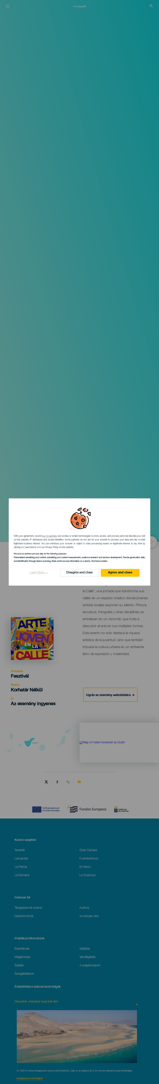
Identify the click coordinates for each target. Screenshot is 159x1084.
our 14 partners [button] (49, 536)
